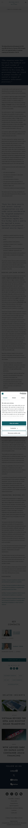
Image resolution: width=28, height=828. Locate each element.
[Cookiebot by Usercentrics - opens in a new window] (20, 394)
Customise (13, 428)
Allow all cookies (14, 423)
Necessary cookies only (14, 433)
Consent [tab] (5, 397)
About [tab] (23, 397)
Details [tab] (14, 397)
